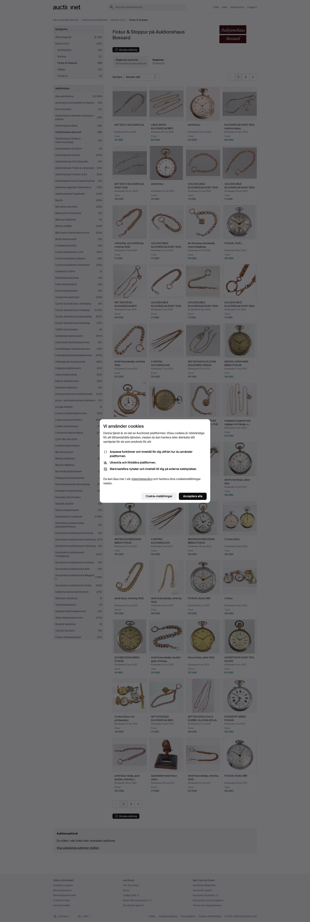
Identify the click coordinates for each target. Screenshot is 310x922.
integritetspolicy (141, 479)
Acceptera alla (192, 496)
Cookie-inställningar (159, 496)
